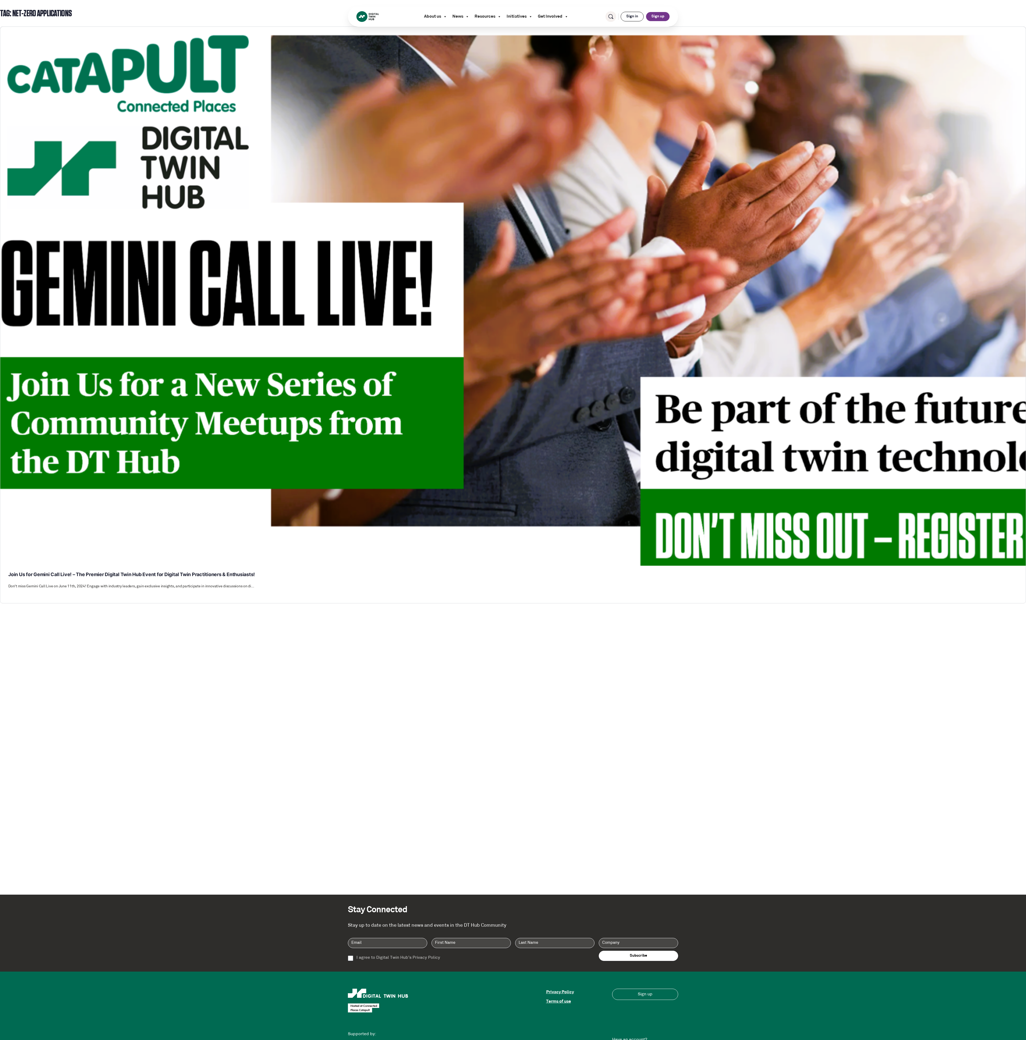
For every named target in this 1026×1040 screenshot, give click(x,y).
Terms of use (558, 1001)
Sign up (657, 16)
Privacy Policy (560, 992)
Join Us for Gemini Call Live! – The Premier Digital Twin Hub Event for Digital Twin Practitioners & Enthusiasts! (131, 574)
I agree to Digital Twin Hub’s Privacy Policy (398, 958)
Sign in (632, 16)
